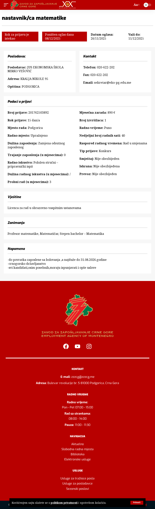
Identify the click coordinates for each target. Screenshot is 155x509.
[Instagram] (89, 346)
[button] (136, 503)
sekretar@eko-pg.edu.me (112, 82)
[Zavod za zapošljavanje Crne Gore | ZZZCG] (44, 5)
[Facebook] (66, 346)
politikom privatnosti (64, 502)
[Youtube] (77, 346)
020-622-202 (106, 67)
